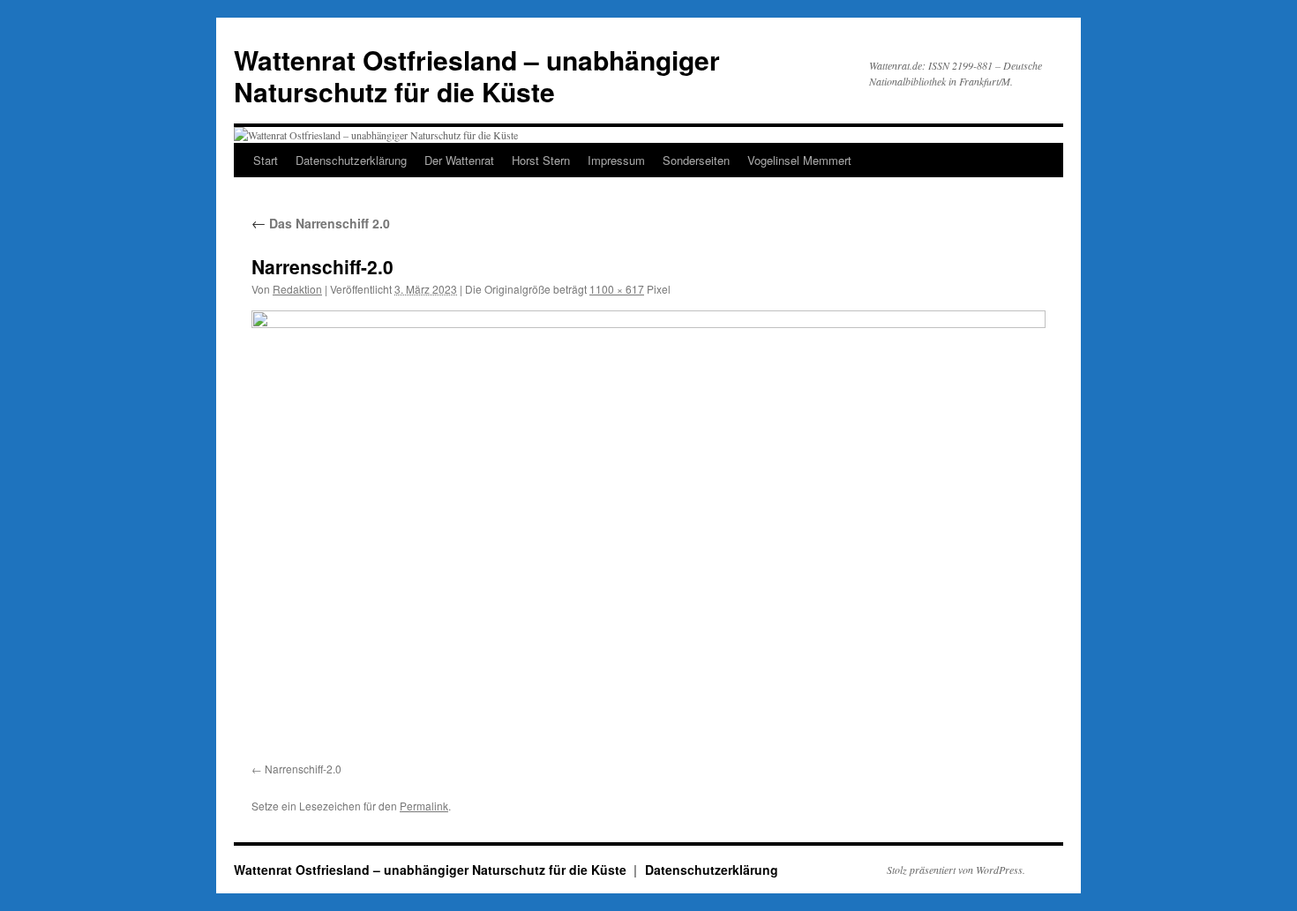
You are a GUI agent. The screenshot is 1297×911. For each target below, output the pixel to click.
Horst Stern (541, 160)
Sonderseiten (696, 160)
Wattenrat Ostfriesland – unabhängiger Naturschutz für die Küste (477, 75)
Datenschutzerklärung (351, 160)
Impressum (616, 160)
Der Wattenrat (459, 160)
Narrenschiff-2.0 (303, 768)
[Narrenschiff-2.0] (648, 533)
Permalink (424, 805)
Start (265, 160)
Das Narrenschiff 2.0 (320, 223)
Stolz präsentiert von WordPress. (956, 869)
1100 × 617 (616, 288)
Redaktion (297, 288)
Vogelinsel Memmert (799, 160)
